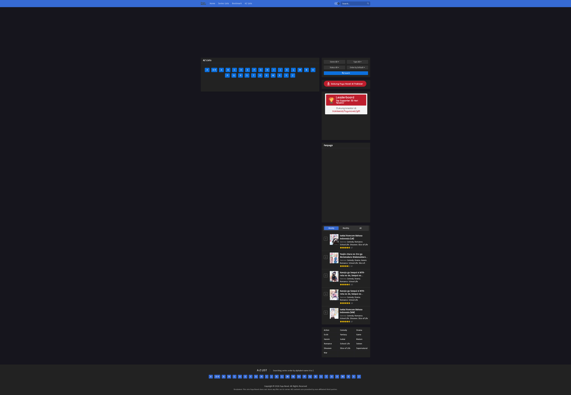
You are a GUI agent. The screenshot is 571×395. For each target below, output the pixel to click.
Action (326, 330)
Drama (357, 260)
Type (356, 62)
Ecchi (326, 334)
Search (347, 73)
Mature (359, 339)
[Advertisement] (285, 32)
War (325, 353)
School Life (344, 245)
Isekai (342, 339)
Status (333, 67)
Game (358, 334)
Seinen (359, 344)
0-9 (214, 70)
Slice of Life (363, 245)
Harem (364, 260)
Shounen (353, 245)
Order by (356, 67)
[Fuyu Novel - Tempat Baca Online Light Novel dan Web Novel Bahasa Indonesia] (203, 3)
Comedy (350, 242)
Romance (359, 242)
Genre (333, 62)
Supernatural (362, 348)
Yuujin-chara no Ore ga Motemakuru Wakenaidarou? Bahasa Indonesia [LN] (354, 257)
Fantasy (343, 334)
